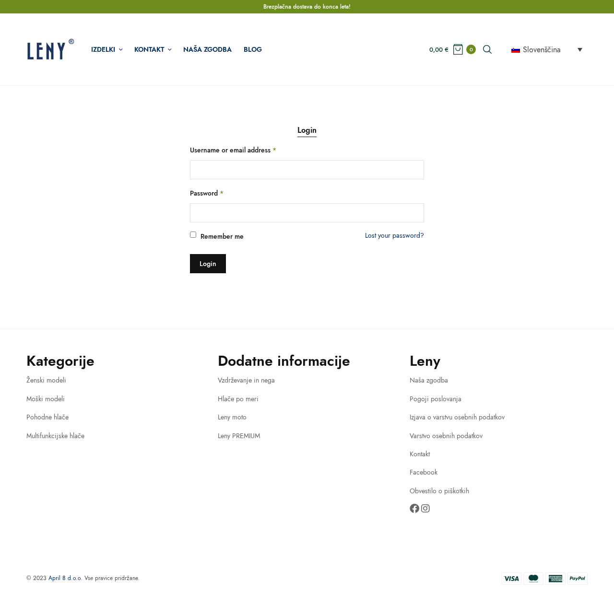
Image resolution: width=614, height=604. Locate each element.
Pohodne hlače (47, 417)
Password (207, 193)
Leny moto (232, 417)
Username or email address (233, 150)
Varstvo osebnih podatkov (446, 436)
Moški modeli (45, 399)
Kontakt (149, 49)
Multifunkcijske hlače (55, 436)
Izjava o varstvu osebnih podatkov (457, 417)
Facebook (423, 472)
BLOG (253, 49)
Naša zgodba (207, 49)
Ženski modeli (46, 380)
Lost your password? (394, 235)
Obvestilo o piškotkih (439, 491)
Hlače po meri (238, 399)
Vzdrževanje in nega (246, 380)
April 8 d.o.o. (65, 578)
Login (307, 130)
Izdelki (103, 49)
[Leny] (50, 49)
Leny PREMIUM (239, 436)
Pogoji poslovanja (435, 399)
